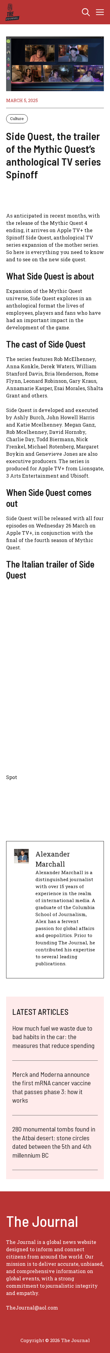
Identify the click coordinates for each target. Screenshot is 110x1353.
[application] (55, 710)
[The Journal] (11, 12)
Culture (17, 118)
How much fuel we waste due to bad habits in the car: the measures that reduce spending (53, 1036)
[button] (86, 12)
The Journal (75, 1340)
